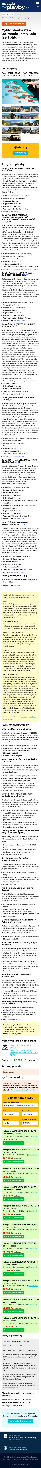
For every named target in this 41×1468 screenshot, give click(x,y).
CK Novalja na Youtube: (18, 1447)
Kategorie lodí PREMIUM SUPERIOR (20, 1046)
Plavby (11, 15)
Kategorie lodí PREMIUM (20, 1050)
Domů (4, 15)
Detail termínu (33, 1136)
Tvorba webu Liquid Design (20, 1464)
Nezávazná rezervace (13, 1143)
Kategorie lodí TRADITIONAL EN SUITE (24, 1053)
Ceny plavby (20, 153)
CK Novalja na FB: (16, 1435)
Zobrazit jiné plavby (20, 1421)
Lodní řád (24, 717)
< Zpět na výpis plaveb (13, 24)
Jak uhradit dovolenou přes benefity (23, 1090)
